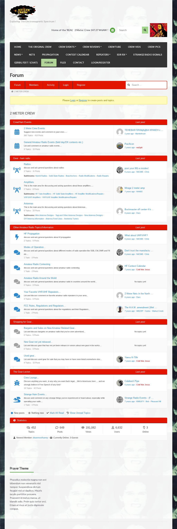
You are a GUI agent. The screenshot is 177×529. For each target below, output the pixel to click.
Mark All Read (57, 413)
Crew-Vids (134, 46)
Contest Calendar (77, 54)
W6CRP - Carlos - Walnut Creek (150, 311)
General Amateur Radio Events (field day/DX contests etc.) (53, 142)
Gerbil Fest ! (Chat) (26, 62)
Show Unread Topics (80, 413)
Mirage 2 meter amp (135, 188)
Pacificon (129, 144)
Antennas (28, 203)
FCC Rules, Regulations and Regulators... (45, 305)
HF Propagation (31, 233)
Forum (49, 62)
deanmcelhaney (40, 438)
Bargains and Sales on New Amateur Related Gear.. (50, 328)
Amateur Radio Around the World (40, 278)
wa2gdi (139, 147)
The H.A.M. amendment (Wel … (141, 307)
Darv (138, 213)
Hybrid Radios (41, 176)
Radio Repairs (103, 176)
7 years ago (130, 147)
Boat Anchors (71, 176)
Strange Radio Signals (147, 54)
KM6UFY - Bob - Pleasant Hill (148, 401)
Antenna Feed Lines (54, 219)
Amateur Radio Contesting (37, 264)
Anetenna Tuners (71, 219)
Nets (32, 54)
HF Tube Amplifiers (43, 194)
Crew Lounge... (31, 377)
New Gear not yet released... (38, 342)
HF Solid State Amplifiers (63, 194)
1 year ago (129, 134)
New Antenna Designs (93, 215)
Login (65, 85)
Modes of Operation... (35, 247)
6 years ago (130, 172)
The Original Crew (40, 46)
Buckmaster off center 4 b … (139, 209)
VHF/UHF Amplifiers (32, 197)
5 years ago (130, 385)
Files (63, 62)
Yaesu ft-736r (131, 357)
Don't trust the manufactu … (139, 250)
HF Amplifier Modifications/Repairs (89, 194)
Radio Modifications (87, 176)
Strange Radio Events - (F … (139, 398)
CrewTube (114, 46)
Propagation (50, 54)
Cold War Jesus (143, 269)
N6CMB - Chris (142, 172)
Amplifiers (29, 182)
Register (81, 85)
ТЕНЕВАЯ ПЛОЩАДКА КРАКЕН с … (144, 130)
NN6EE (139, 192)
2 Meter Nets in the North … (139, 293)
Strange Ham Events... (35, 394)
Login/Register (100, 62)
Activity (51, 85)
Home (17, 46)
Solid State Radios (56, 176)
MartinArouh (140, 134)
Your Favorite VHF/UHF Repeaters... (42, 292)
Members (34, 85)
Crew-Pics (154, 46)
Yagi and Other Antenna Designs (69, 215)
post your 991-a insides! (137, 168)
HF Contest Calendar (135, 266)
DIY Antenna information (34, 219)
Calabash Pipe (132, 381)
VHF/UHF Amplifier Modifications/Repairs (59, 197)
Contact (78, 62)
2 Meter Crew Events (34, 128)
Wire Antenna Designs (44, 215)
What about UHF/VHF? (136, 235)
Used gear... (30, 355)
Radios (27, 164)
